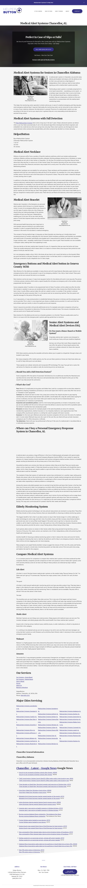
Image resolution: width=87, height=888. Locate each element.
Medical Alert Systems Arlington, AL (70, 719)
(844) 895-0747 (25, 695)
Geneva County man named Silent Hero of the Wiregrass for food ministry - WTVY (43, 826)
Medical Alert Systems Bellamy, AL (26, 738)
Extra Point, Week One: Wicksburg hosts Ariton (32, 792)
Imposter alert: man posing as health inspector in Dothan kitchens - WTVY (41, 808)
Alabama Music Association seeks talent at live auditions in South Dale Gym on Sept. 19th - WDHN (48, 844)
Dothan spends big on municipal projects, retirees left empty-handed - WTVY (41, 838)
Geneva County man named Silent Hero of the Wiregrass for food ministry (41, 828)
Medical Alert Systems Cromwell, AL (70, 727)
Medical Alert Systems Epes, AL (47, 735)
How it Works (20, 681)
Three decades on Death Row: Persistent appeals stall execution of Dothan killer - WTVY (45, 784)
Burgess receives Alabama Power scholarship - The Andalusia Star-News (40, 814)
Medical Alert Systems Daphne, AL (69, 714)
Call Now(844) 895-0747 (70, 872)
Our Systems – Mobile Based (24, 679)
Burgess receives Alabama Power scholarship (32, 816)
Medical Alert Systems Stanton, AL (69, 741)
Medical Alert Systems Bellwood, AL (70, 733)
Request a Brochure (22, 687)
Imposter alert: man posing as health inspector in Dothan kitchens (38, 810)
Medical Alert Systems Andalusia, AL (70, 711)
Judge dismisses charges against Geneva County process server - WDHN (40, 802)
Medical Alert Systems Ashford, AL (48, 714)
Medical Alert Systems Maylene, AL (48, 725)
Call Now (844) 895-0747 (43, 49)
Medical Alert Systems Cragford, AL (26, 741)
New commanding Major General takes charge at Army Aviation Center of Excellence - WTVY (46, 832)
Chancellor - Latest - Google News (36, 768)
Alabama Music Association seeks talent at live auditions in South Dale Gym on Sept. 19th (45, 846)
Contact (77, 11)
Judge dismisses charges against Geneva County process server (37, 804)
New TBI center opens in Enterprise (29, 852)
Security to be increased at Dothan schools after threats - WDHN (38, 772)
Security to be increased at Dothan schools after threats (35, 774)
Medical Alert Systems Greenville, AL (70, 717)
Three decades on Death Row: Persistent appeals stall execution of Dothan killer (43, 786)
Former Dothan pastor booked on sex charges (32, 822)
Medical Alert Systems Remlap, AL (48, 744)
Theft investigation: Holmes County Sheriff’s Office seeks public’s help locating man (44, 780)
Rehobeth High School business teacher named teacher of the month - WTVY (41, 796)
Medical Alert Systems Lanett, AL (69, 730)
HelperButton (13, 10)
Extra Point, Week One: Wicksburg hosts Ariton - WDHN (35, 790)
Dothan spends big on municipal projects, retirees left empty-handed (39, 840)
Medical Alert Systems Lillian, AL (47, 727)
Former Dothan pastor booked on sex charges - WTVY (34, 820)
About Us (19, 685)
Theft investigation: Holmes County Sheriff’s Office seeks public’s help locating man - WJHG (46, 778)
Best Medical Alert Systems (24, 123)
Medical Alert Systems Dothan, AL (48, 717)
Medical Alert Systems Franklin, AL (26, 717)
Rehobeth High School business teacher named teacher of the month (39, 798)
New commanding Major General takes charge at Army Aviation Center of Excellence (44, 834)
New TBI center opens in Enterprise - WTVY (31, 850)
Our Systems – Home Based (24, 677)
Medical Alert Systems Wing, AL (25, 730)
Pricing (18, 683)
